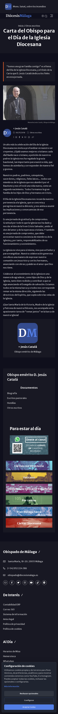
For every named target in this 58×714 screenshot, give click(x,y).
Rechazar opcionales (29, 693)
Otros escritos (32, 25)
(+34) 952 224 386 (17, 568)
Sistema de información (15, 614)
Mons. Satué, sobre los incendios (29, 6)
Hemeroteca (9, 656)
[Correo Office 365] (5, 582)
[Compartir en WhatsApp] (17, 137)
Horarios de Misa (11, 651)
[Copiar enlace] (33, 137)
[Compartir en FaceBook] (20, 137)
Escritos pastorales (17, 398)
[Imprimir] (29, 137)
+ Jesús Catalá (20, 128)
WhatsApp (8, 661)
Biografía (12, 393)
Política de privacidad (14, 624)
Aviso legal (8, 619)
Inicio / (21, 25)
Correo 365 (9, 609)
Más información (11, 686)
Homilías (11, 403)
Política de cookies (12, 628)
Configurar (29, 700)
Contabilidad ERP (11, 604)
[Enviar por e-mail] (25, 137)
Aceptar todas (29, 707)
